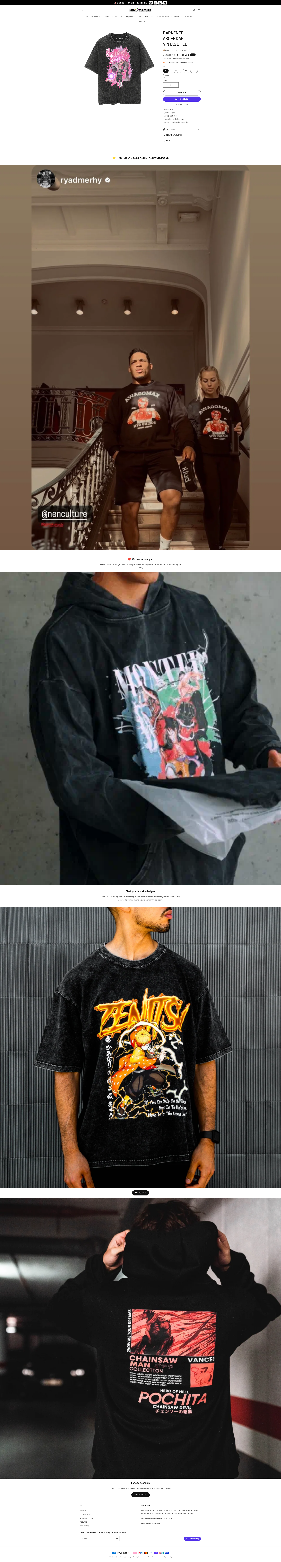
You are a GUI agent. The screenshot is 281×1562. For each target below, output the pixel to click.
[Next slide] (145, 552)
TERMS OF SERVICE (87, 1518)
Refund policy (136, 1557)
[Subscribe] (117, 1538)
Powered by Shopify (125, 1557)
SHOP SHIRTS (140, 1193)
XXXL (167, 76)
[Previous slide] (135, 552)
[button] (82, 10)
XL (186, 71)
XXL (194, 71)
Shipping (174, 58)
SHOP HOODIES (140, 1495)
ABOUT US (83, 1522)
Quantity (165, 81)
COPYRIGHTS (84, 1526)
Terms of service (156, 1557)
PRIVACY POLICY (85, 1514)
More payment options (182, 104)
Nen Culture (117, 1557)
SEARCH (83, 1510)
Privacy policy (146, 1557)
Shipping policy (168, 1557)
